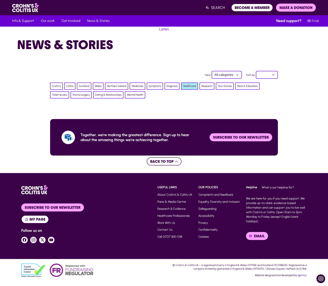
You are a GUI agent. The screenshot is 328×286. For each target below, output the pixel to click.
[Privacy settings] (320, 278)
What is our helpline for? (278, 187)
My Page (36, 219)
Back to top (162, 161)
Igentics (302, 275)
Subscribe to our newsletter (241, 137)
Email (315, 21)
